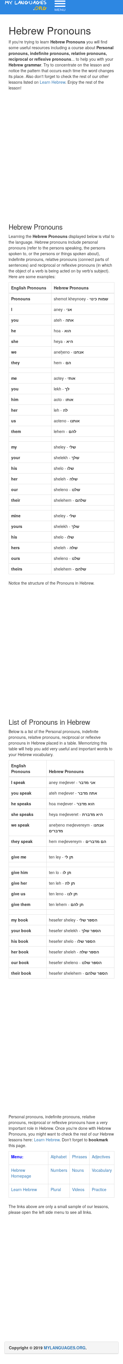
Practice (99, 1189)
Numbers (59, 1170)
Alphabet (59, 1156)
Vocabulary (102, 1170)
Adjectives (101, 1156)
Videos (78, 1189)
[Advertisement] (61, 155)
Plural (56, 1189)
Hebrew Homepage (21, 1173)
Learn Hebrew (52, 82)
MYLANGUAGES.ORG (65, 1347)
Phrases (79, 1156)
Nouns (78, 1170)
